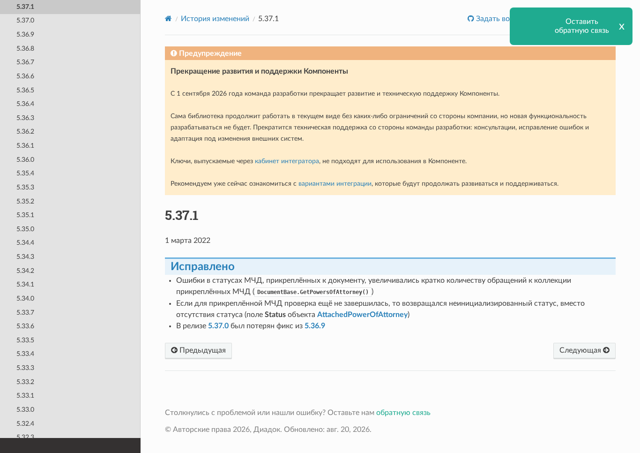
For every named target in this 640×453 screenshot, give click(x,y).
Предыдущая (202, 350)
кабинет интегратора (287, 161)
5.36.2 (25, 131)
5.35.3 (25, 187)
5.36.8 (25, 48)
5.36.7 (25, 62)
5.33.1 (25, 395)
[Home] (168, 19)
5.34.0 (25, 298)
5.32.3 (25, 437)
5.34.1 (25, 284)
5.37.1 (25, 6)
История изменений (215, 19)
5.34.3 (25, 256)
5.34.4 (25, 242)
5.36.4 (25, 103)
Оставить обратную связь (582, 26)
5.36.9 (25, 34)
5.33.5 (25, 340)
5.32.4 (25, 423)
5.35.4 (25, 173)
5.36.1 (25, 145)
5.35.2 (25, 201)
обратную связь (403, 412)
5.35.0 (25, 229)
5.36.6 (25, 76)
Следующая (581, 350)
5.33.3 (25, 367)
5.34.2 (25, 270)
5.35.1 (25, 215)
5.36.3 (25, 117)
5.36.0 (25, 159)
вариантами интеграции (335, 183)
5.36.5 (25, 90)
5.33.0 (25, 409)
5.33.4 (25, 353)
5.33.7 (25, 312)
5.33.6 (25, 326)
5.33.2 (25, 381)
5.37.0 (25, 20)
